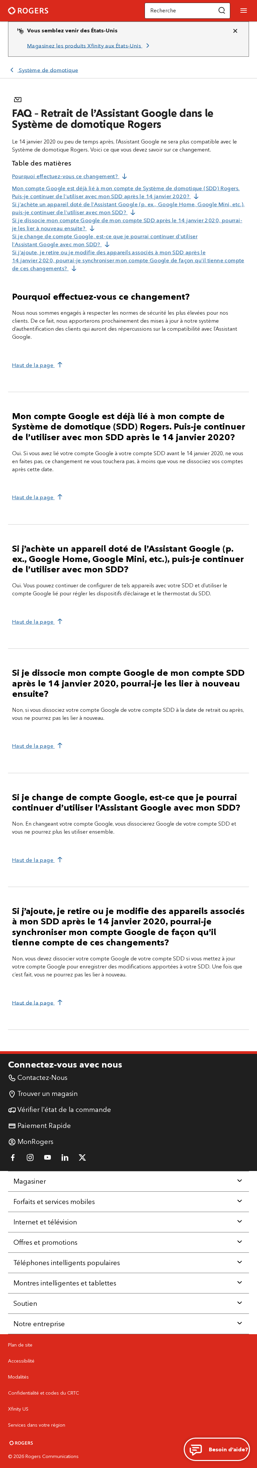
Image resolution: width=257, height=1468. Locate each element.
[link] (89, 46)
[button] (222, 11)
